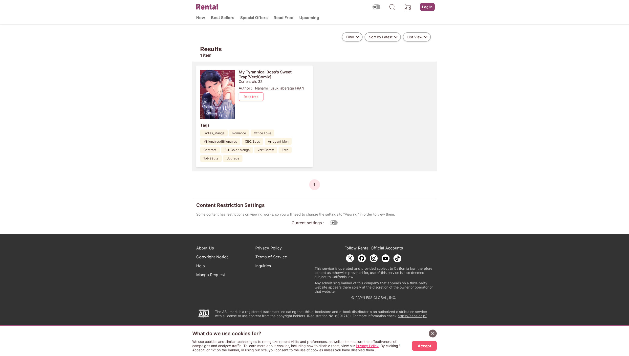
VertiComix (266, 150)
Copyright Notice (212, 256)
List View (414, 37)
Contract (210, 150)
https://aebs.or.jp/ (412, 316)
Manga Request (210, 274)
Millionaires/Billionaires (220, 141)
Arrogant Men (278, 141)
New (200, 17)
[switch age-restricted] (376, 6)
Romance (239, 133)
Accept (424, 345)
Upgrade (232, 158)
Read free (251, 97)
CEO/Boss (252, 141)
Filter (350, 37)
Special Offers (254, 17)
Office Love (262, 133)
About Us (205, 247)
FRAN (299, 88)
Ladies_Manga (213, 133)
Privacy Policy (268, 247)
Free (285, 150)
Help (200, 265)
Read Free (283, 17)
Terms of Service (271, 256)
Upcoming (309, 17)
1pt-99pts (210, 158)
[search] (392, 7)
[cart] (408, 7)
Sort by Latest (380, 37)
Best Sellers (222, 17)
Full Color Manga (237, 150)
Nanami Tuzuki (267, 88)
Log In (427, 7)
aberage (287, 88)
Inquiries (263, 265)
